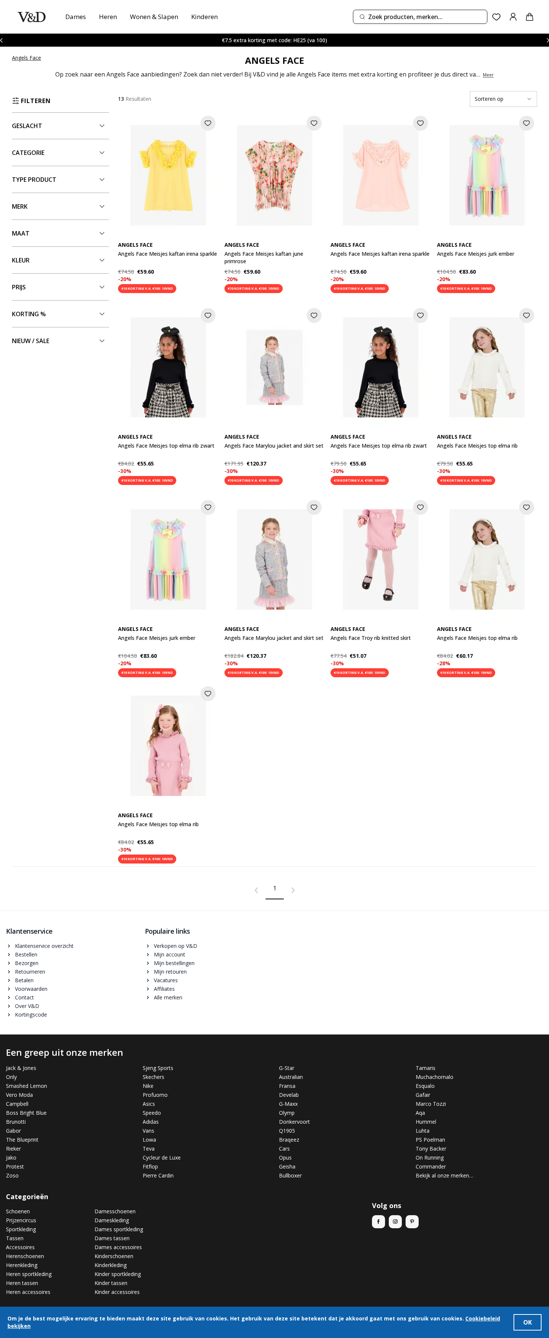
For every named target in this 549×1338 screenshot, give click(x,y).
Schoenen (18, 1211)
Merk (20, 206)
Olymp (287, 1112)
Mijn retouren (170, 971)
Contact (24, 997)
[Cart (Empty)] (529, 16)
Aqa (420, 1112)
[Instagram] (395, 1221)
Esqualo (425, 1085)
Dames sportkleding (118, 1229)
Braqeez (289, 1139)
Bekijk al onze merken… (444, 1175)
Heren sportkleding (29, 1274)
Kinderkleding (110, 1265)
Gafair (423, 1094)
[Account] (513, 16)
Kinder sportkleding (117, 1274)
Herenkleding (21, 1265)
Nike (148, 1085)
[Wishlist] (496, 17)
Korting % (29, 314)
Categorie (28, 153)
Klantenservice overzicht (44, 945)
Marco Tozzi (431, 1103)
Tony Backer (431, 1148)
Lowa (149, 1139)
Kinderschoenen (113, 1256)
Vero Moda (19, 1094)
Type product (34, 179)
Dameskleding (111, 1220)
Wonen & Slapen (154, 16)
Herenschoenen (25, 1256)
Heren (108, 16)
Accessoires (20, 1247)
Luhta (422, 1130)
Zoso (12, 1175)
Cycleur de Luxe (162, 1157)
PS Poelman (430, 1139)
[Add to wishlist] (208, 123)
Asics (149, 1103)
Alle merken (168, 997)
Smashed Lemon (26, 1085)
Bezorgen (26, 963)
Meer (488, 75)
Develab (289, 1094)
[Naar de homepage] (31, 17)
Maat (21, 233)
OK (527, 1322)
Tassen (15, 1238)
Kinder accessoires (117, 1291)
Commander (431, 1166)
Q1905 (287, 1130)
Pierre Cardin (158, 1175)
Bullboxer (290, 1175)
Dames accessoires (118, 1247)
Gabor (13, 1130)
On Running (430, 1157)
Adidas (151, 1121)
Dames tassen (112, 1238)
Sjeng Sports (158, 1067)
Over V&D (27, 1005)
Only (11, 1076)
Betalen (24, 980)
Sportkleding (21, 1229)
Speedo (152, 1112)
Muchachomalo (434, 1076)
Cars (284, 1148)
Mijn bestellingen (174, 963)
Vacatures (166, 980)
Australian (291, 1076)
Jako (11, 1157)
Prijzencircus (21, 1220)
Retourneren (30, 971)
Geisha (287, 1166)
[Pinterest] (412, 1221)
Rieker (13, 1148)
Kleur (21, 260)
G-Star (286, 1067)
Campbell (17, 1103)
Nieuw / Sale (30, 341)
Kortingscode (31, 1014)
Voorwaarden (31, 988)
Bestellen (26, 954)
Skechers (153, 1076)
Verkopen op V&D (175, 945)
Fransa (287, 1085)
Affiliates (164, 988)
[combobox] (420, 17)
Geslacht (27, 126)
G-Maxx (288, 1103)
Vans (148, 1130)
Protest (15, 1166)
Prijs (19, 287)
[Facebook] (378, 1221)
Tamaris (425, 1067)
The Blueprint (22, 1139)
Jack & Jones (21, 1067)
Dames (75, 16)
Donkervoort (294, 1121)
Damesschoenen (115, 1211)
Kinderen (204, 16)
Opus (285, 1157)
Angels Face (26, 57)
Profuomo (155, 1094)
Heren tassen (22, 1282)
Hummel (426, 1121)
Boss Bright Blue (26, 1112)
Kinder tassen (110, 1282)
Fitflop (150, 1166)
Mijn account (169, 954)
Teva (149, 1148)
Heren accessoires (28, 1291)
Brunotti (16, 1121)
